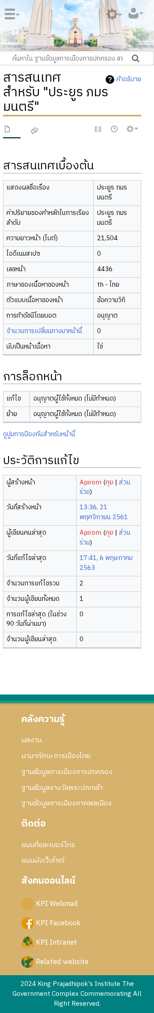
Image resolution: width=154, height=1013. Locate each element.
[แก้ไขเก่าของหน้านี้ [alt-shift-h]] (114, 130)
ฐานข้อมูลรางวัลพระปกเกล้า (62, 788)
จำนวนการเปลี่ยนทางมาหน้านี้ (44, 331)
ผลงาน (31, 740)
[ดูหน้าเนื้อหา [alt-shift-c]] (7, 131)
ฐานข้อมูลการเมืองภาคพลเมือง (66, 803)
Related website (62, 961)
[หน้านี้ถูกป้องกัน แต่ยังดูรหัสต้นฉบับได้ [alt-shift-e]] (98, 130)
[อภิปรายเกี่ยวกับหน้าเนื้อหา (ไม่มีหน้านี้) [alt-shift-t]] (34, 131)
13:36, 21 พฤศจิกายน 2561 (104, 512)
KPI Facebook (58, 923)
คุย (109, 482)
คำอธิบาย (128, 79)
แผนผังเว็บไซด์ (42, 860)
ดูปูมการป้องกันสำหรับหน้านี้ (39, 434)
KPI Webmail (57, 903)
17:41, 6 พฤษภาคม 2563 (106, 563)
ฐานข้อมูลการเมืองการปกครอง (67, 772)
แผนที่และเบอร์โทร (48, 845)
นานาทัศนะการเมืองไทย (55, 756)
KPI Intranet (56, 942)
